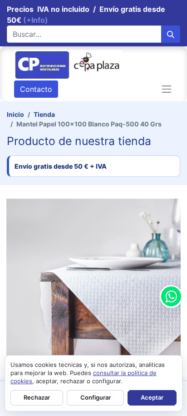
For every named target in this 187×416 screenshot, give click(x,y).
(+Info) (35, 20)
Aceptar (152, 397)
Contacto (36, 89)
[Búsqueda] (170, 34)
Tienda (44, 114)
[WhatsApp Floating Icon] (171, 296)
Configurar (95, 397)
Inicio (15, 114)
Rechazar (37, 397)
